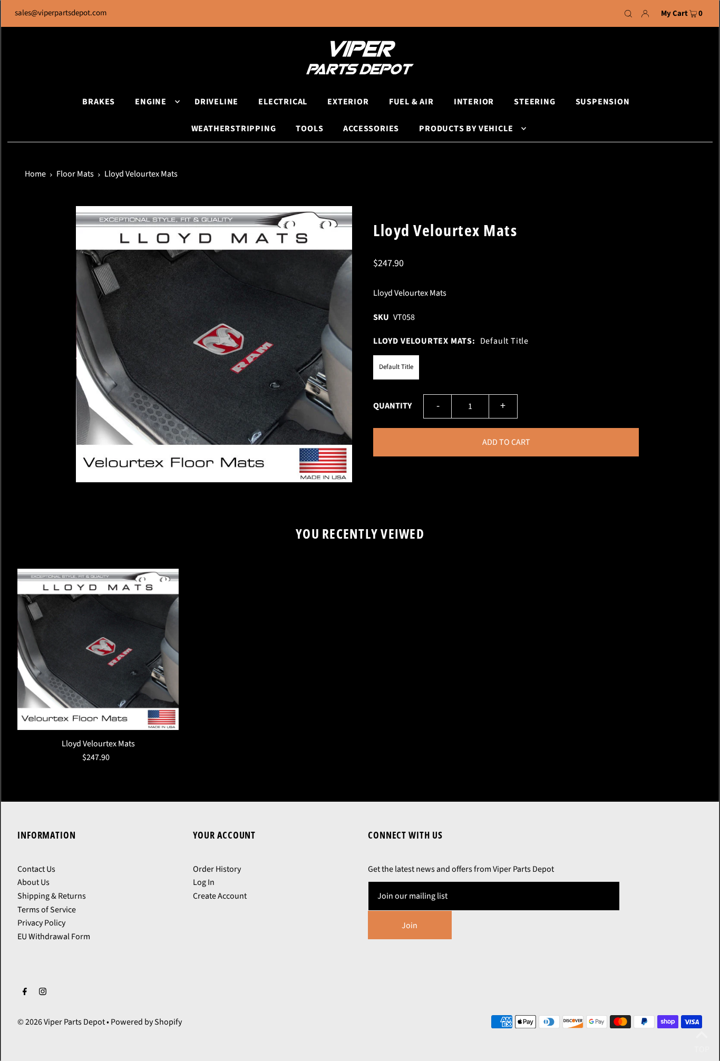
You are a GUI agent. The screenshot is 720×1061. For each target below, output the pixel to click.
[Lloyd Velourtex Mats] (98, 649)
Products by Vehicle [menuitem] (466, 128)
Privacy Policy (41, 923)
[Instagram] (42, 993)
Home (35, 174)
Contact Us (36, 869)
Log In (204, 882)
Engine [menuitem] (151, 102)
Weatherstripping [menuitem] (233, 128)
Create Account (220, 896)
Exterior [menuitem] (347, 102)
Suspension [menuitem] (603, 102)
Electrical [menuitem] (282, 102)
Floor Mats (75, 174)
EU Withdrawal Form (53, 936)
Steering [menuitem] (534, 102)
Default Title (396, 367)
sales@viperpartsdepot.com (60, 12)
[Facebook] (25, 993)
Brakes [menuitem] (98, 102)
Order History (217, 869)
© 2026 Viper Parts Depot (61, 1022)
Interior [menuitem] (474, 102)
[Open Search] (628, 14)
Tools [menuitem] (309, 128)
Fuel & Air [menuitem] (411, 102)
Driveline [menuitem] (216, 102)
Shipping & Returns (51, 896)
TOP (701, 1047)
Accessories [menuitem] (371, 128)
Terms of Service (46, 910)
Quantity (392, 406)
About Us (33, 882)
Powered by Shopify (146, 1022)
